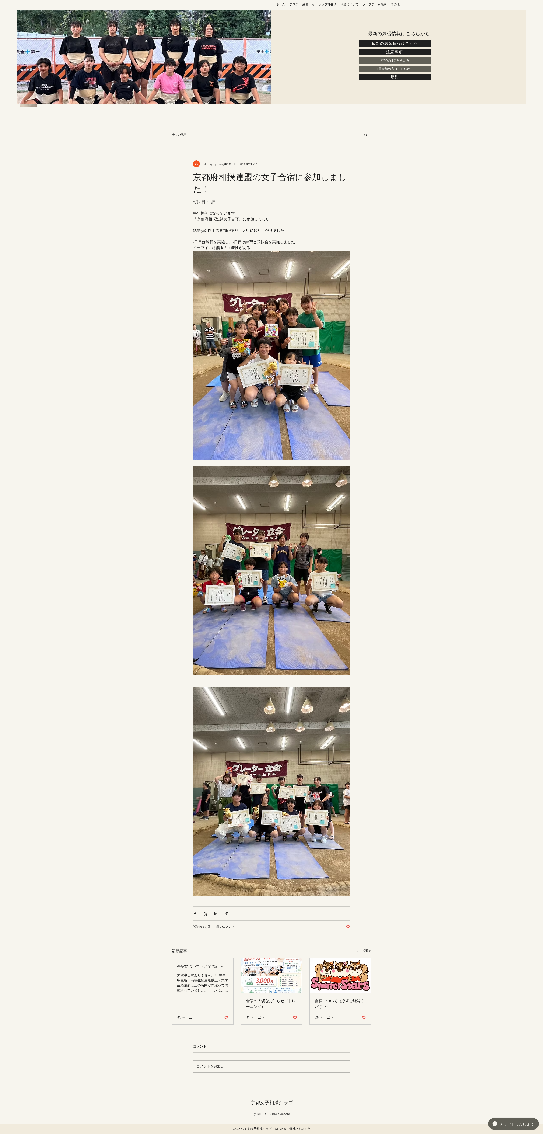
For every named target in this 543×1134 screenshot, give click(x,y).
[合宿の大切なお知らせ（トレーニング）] (271, 975)
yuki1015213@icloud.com (272, 1114)
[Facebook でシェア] (195, 914)
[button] (366, 134)
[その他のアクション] (347, 163)
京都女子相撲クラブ (272, 1102)
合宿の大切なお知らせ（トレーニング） (271, 1003)
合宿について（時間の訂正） (202, 966)
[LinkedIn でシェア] (216, 914)
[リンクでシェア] (226, 914)
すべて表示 (363, 950)
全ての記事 (179, 134)
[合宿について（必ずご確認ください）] (340, 975)
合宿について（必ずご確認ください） (339, 1003)
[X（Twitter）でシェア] (205, 914)
